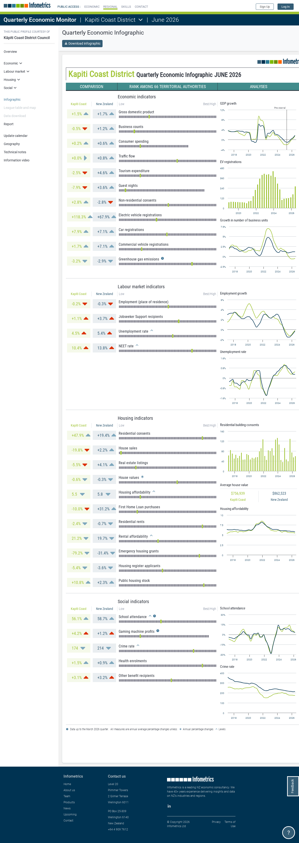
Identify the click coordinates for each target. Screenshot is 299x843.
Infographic (12, 99)
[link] (286, 7)
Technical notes (15, 152)
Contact (68, 820)
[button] (91, 6)
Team (67, 796)
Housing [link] (10, 80)
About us (69, 790)
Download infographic (84, 43)
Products (69, 802)
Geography (12, 144)
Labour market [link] (14, 71)
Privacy (216, 822)
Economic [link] (11, 63)
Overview (10, 51)
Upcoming (70, 814)
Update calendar (16, 136)
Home (67, 784)
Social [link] (8, 88)
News (67, 808)
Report (9, 124)
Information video (16, 160)
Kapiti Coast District (110, 19)
